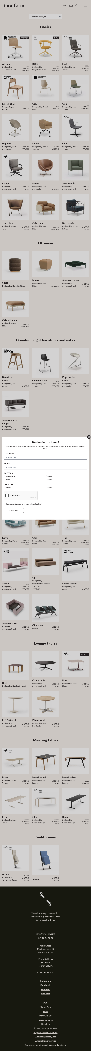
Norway (9, 487)
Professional (10, 476)
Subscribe (14, 510)
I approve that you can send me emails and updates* (24, 504)
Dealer (50, 476)
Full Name (9, 454)
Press (8, 479)
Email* (7, 464)
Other (50, 479)
